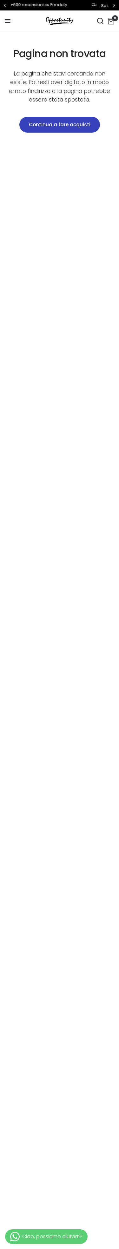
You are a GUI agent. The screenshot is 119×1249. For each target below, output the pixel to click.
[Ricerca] (100, 20)
